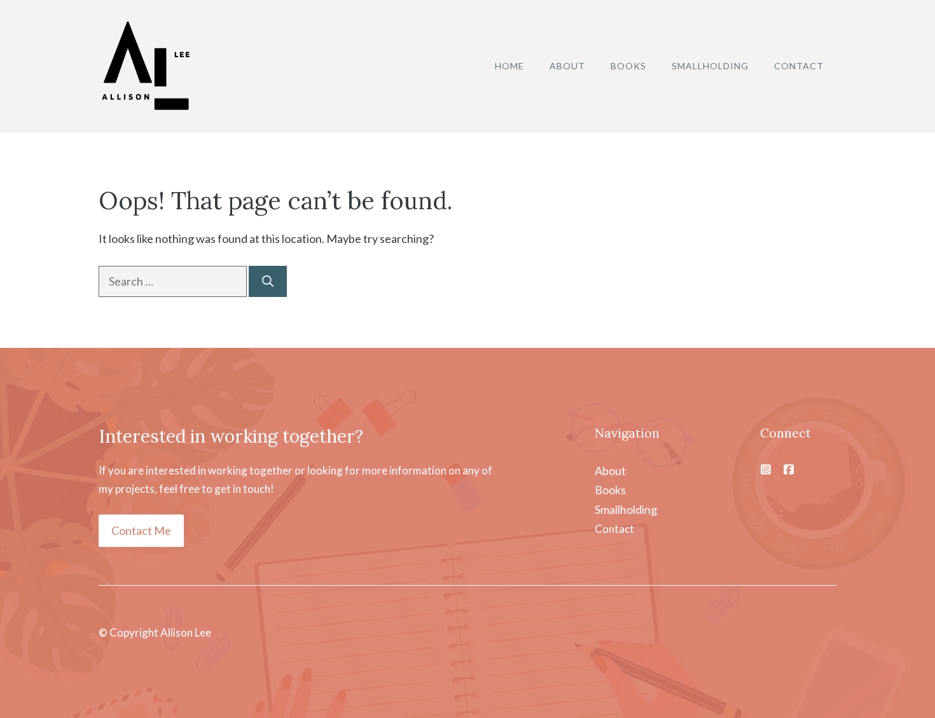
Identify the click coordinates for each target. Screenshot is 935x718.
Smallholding (710, 65)
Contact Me (141, 530)
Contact (799, 65)
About (567, 65)
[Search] (268, 281)
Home (509, 65)
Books (628, 65)
